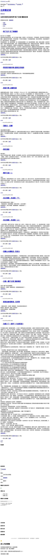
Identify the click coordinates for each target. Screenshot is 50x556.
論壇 (10, 59)
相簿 (4, 22)
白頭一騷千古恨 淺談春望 (12, 281)
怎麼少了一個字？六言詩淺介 (13, 324)
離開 (7, 553)
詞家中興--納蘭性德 (10, 88)
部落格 (4, 24)
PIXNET (15, 538)
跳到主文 (3, 13)
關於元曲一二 (7, 173)
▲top (2, 62)
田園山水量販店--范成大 (11, 251)
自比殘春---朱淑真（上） (11, 220)
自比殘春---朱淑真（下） (11, 198)
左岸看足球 (6, 10)
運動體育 (11, 20)
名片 (4, 26)
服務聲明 (37, 538)
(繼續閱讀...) (3, 54)
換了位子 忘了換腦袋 (10, 31)
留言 (16, 57)
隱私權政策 (32, 538)
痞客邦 (13, 57)
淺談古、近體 (7, 126)
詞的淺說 (6, 149)
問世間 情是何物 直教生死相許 (13, 67)
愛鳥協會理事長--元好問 (11, 302)
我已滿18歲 (3, 553)
